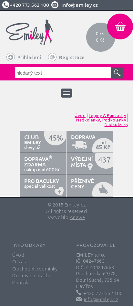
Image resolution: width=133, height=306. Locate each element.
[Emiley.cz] (37, 36)
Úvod (18, 255)
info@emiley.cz (79, 5)
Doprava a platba (31, 275)
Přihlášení (29, 57)
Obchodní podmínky (35, 268)
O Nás (19, 261)
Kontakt (21, 282)
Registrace (72, 57)
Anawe (77, 217)
